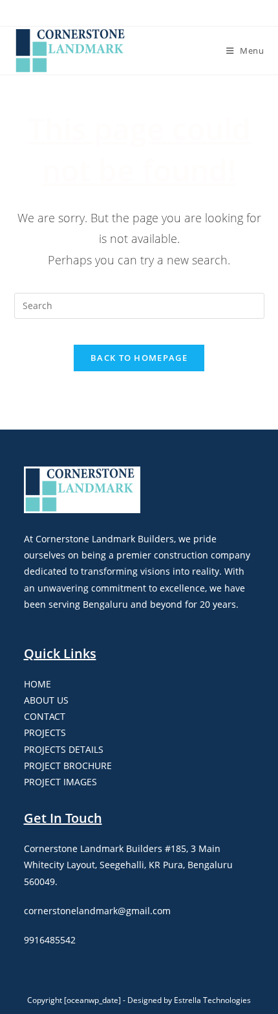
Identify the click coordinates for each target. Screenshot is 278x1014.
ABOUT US (46, 700)
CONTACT (44, 716)
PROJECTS (45, 732)
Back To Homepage (139, 357)
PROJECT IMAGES (60, 782)
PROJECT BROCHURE (68, 765)
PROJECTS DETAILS (63, 749)
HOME (37, 684)
